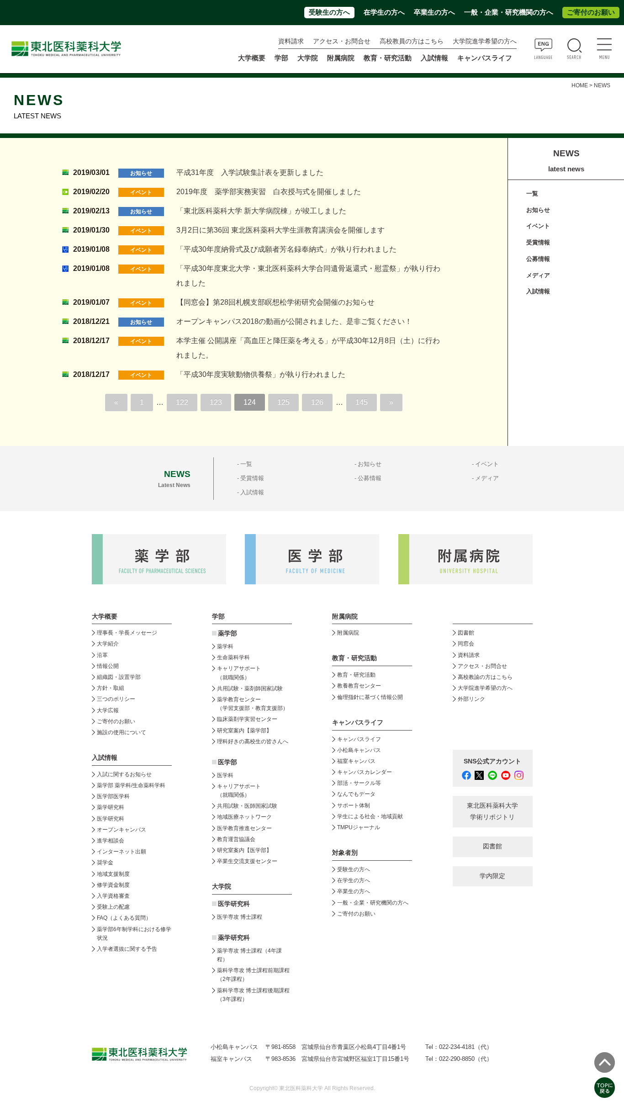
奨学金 (105, 862)
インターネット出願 (121, 851)
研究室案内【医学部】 (244, 850)
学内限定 (492, 876)
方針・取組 (110, 688)
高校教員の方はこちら (412, 41)
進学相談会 (110, 840)
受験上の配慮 (113, 907)
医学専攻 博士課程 (239, 917)
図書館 (466, 633)
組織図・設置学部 (119, 677)
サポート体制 (353, 805)
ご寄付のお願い (591, 12)
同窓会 (466, 644)
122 (182, 402)
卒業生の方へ (434, 12)
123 (216, 402)
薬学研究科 (110, 807)
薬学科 (225, 646)
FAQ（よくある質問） (124, 918)
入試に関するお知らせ (124, 774)
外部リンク (471, 699)
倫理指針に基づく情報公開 (370, 697)
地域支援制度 (113, 874)
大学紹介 (108, 644)
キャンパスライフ (359, 739)
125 (283, 402)
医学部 (227, 762)
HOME (579, 85)
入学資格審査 (113, 896)
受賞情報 (538, 242)
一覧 (532, 193)
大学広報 (108, 710)
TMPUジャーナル (358, 827)
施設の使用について (121, 732)
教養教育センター (359, 686)
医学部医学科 (113, 796)
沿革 (102, 655)
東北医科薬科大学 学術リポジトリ (492, 811)
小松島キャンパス (359, 750)
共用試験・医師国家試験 (247, 806)
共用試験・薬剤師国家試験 (250, 688)
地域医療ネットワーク (244, 817)
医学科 (225, 775)
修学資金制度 (113, 885)
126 (317, 402)
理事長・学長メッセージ (127, 633)
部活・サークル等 (359, 783)
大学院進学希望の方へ (485, 41)
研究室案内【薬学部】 (244, 730)
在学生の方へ (384, 12)
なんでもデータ (356, 794)
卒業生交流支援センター (247, 861)
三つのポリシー (116, 699)
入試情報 (538, 291)
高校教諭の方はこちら (485, 677)
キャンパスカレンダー (364, 772)
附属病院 (340, 58)
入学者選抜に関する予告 (127, 949)
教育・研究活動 (356, 675)
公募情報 (538, 258)
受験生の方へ (329, 12)
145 (361, 402)
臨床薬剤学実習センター (247, 719)
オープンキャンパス (121, 829)
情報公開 (108, 666)
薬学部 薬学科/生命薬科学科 (131, 785)
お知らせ (538, 210)
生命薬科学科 (233, 657)
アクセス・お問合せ (341, 41)
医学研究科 (110, 819)
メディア (538, 275)
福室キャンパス (356, 761)
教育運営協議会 (236, 839)
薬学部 (227, 633)
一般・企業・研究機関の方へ (508, 12)
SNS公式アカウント (492, 761)
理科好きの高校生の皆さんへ (252, 741)
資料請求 (291, 41)
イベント (538, 225)
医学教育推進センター (244, 828)
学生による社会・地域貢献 (370, 816)
